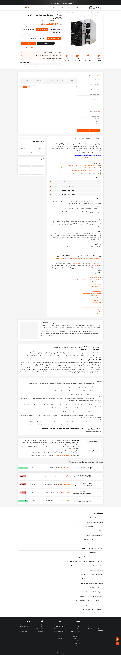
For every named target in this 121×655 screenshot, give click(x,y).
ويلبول (40, 148)
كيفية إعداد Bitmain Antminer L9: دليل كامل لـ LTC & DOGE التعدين (85, 170)
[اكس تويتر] (96, 651)
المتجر (94, 12)
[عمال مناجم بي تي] (95, 7)
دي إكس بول (23, 148)
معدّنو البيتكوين (61, 3)
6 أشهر (24, 86)
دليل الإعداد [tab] (77, 138)
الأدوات (44, 7)
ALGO (87, 12)
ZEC (49, 3)
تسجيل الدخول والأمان (96, 319)
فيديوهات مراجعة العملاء (75, 648)
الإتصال (61, 638)
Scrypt (91, 12)
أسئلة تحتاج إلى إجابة (97, 330)
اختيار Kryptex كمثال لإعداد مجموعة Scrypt (91, 323)
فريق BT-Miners (59, 643)
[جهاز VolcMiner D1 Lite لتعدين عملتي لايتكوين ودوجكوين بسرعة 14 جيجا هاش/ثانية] (95, 501)
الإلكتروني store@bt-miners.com (62, 472)
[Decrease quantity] (61, 43)
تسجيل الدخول (94, 448)
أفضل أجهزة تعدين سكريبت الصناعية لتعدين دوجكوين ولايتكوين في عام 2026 (83, 165)
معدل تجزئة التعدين (24, 26)
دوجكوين (55, 3)
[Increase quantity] (56, 43)
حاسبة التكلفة (40, 640)
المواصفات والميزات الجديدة (95, 294)
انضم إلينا (61, 652)
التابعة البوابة (77, 645)
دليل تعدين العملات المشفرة (57, 645)
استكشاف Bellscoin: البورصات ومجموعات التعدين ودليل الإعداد (87, 155)
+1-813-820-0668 (23, 643)
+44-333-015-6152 (23, 645)
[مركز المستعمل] (33, 7)
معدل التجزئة (97, 108)
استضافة (66, 7)
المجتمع (50, 7)
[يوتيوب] (91, 651)
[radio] (55, 29)
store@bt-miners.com (23, 640)
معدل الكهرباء (97, 118)
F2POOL (31, 148)
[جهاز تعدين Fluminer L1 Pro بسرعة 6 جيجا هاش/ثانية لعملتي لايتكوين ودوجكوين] (95, 517)
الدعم (55, 7)
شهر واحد (34, 86)
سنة (21, 86)
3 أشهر (29, 86)
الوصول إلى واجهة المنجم (96, 314)
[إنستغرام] (88, 651)
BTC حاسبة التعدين (39, 643)
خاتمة (100, 328)
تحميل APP (78, 640)
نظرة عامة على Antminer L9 (95, 291)
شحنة (60, 7)
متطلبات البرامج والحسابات (95, 303)
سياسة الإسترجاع (76, 652)
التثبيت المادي (98, 305)
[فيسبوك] (100, 651)
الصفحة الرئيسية (100, 12)
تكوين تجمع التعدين (97, 321)
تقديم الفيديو (40, 648)
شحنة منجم (60, 650)
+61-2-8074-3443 (23, 648)
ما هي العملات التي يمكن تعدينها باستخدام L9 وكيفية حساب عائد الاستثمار (85, 296)
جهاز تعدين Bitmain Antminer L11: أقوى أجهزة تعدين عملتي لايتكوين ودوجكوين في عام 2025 (80, 167)
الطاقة (99, 113)
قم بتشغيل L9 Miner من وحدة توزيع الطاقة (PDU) (90, 310)
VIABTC (31, 152)
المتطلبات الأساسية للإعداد (95, 298)
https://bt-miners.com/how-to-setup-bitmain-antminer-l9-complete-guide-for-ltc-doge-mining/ (78, 275)
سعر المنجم (98, 123)
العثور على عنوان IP (97, 316)
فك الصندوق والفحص (97, 307)
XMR (51, 3)
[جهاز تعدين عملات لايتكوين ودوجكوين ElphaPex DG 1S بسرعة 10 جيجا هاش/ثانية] (95, 493)
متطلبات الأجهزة (98, 300)
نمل (40, 152)
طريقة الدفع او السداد (24, 62)
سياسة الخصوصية (76, 650)
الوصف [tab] (97, 138)
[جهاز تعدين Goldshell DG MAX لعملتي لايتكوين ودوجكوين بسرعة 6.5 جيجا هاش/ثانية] (95, 509)
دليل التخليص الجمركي (58, 648)
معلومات (78, 638)
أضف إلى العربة (46, 43)
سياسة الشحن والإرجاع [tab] (87, 138)
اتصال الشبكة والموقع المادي (95, 312)
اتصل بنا (61, 640)
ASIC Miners (81, 7)
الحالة (21, 36)
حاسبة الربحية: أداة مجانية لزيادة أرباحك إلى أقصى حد (90, 157)
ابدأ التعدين (99, 325)
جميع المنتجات (73, 7)
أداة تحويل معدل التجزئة (38, 645)
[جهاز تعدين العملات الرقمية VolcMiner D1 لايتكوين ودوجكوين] (95, 484)
